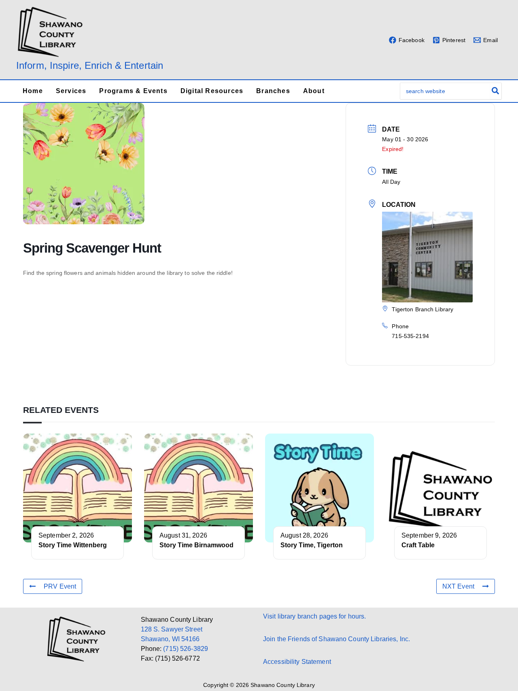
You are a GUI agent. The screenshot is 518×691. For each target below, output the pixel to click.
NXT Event (458, 586)
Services (71, 90)
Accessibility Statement (297, 661)
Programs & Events (133, 90)
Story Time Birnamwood (196, 545)
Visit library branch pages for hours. (314, 616)
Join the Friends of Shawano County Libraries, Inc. (336, 639)
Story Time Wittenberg (72, 545)
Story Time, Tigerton (311, 545)
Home (33, 90)
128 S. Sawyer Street (171, 629)
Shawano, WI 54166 (170, 639)
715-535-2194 (410, 336)
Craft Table (418, 545)
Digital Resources (211, 90)
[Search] (495, 91)
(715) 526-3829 (185, 648)
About (314, 90)
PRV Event (60, 586)
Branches (273, 90)
